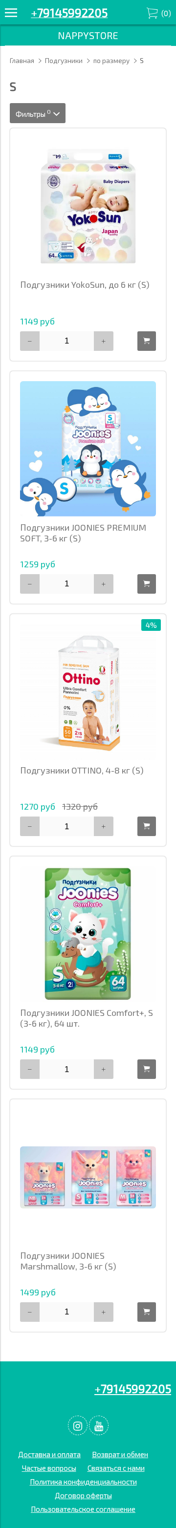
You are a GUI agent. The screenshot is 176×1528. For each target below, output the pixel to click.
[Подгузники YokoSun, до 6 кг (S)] (88, 206)
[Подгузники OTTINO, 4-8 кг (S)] (88, 692)
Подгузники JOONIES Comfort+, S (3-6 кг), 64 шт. (86, 1018)
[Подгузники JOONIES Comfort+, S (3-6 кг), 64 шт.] (88, 934)
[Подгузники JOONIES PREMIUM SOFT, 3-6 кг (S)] (88, 449)
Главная (22, 61)
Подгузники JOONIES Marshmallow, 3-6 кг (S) (68, 1260)
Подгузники (64, 61)
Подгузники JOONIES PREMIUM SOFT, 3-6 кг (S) (83, 532)
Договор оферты (83, 1495)
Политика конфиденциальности (83, 1481)
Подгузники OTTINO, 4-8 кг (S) (82, 770)
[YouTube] (99, 1425)
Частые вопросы (49, 1467)
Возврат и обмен (120, 1454)
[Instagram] (78, 1425)
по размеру (111, 61)
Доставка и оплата (49, 1454)
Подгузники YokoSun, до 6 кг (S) (85, 284)
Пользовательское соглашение (83, 1509)
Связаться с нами (116, 1467)
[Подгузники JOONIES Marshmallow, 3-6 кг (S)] (88, 1177)
